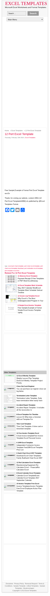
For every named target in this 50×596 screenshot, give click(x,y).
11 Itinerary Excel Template (27, 276)
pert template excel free (12, 270)
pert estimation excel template (33, 268)
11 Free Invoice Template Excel (27, 433)
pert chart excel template (32, 266)
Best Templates (33, 586)
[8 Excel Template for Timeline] (10, 416)
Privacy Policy (19, 584)
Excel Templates (26, 3)
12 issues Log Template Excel (28, 296)
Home (7, 131)
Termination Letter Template (26, 396)
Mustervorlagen (28, 588)
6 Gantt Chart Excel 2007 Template (29, 453)
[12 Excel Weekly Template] (10, 382)
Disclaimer (9, 584)
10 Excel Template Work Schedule (30, 285)
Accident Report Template (25, 405)
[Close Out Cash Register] (10, 388)
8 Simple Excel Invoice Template (29, 305)
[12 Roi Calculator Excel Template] (10, 464)
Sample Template (19, 586)
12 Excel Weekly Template (26, 376)
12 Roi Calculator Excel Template (28, 462)
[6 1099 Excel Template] (10, 444)
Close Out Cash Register (25, 386)
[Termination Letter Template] (10, 402)
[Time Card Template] (10, 426)
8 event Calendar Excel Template (28, 473)
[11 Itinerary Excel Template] (11, 282)
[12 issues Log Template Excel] (11, 302)
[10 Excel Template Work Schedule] (11, 292)
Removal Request (31, 584)
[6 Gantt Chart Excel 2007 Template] (10, 455)
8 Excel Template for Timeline (27, 414)
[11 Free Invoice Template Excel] (10, 435)
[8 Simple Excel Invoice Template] (11, 312)
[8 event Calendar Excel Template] (10, 475)
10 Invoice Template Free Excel (27, 484)
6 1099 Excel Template (24, 443)
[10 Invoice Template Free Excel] (10, 485)
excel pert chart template (16, 266)
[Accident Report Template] (10, 407)
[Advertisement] (25, 49)
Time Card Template (23, 424)
